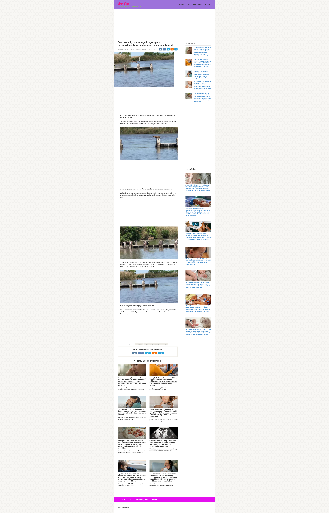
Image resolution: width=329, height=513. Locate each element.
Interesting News (197, 4)
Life (166, 344)
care (147, 344)
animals (140, 344)
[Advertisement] (164, 24)
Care (188, 4)
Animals (181, 4)
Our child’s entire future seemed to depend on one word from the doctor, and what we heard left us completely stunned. (132, 412)
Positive (207, 4)
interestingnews (156, 344)
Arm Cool (123, 3)
